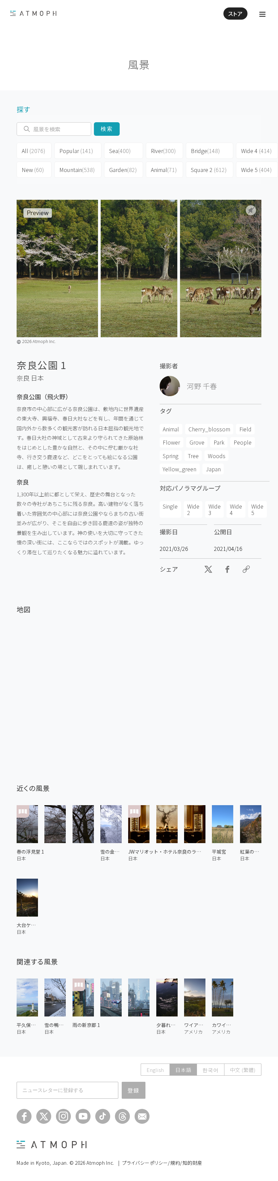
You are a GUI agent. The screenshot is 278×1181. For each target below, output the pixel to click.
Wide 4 (256, 151)
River (163, 151)
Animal (164, 170)
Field (245, 429)
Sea (120, 151)
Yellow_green (179, 469)
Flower (171, 442)
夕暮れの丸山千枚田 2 (167, 1025)
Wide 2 (193, 509)
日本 (37, 378)
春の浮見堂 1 (30, 851)
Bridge (205, 151)
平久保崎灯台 (27, 1025)
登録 (133, 1090)
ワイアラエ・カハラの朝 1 (194, 1025)
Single (170, 506)
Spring (170, 456)
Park (219, 442)
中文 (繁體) (243, 1069)
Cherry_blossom (209, 429)
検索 (107, 129)
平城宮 (219, 851)
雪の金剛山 (111, 851)
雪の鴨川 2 (55, 1025)
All (33, 151)
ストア (235, 13)
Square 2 (209, 170)
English (155, 1069)
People (243, 442)
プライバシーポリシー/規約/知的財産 (162, 1162)
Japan (213, 469)
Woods (216, 456)
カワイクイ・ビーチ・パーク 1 (222, 1025)
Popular (76, 151)
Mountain (77, 170)
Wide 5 (256, 170)
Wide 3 (215, 509)
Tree (193, 456)
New (33, 170)
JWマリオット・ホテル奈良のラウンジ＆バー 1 (166, 851)
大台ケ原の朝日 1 (27, 925)
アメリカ (193, 1031)
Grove (197, 442)
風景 (139, 64)
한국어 (210, 1069)
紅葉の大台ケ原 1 (250, 851)
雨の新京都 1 (86, 1025)
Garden (123, 170)
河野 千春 (202, 386)
